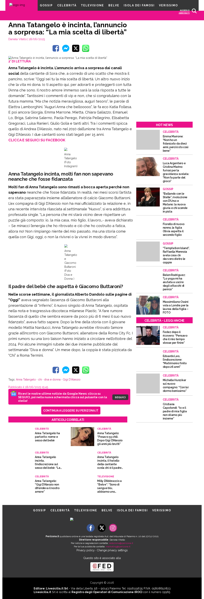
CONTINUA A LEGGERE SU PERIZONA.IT (70, 410)
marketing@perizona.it (118, 546)
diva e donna (52, 379)
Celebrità (66, 5)
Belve (113, 5)
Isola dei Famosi (139, 5)
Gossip (46, 5)
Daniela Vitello (17, 39)
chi (40, 379)
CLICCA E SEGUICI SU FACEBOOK (36, 140)
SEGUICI (120, 397)
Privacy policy (85, 550)
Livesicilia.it (42, 592)
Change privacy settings (112, 550)
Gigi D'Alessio (71, 379)
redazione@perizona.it (121, 543)
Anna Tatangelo (26, 379)
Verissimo (168, 5)
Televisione (92, 5)
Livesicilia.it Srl (57, 588)
